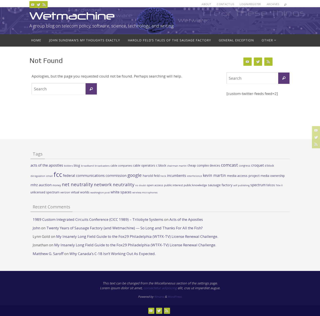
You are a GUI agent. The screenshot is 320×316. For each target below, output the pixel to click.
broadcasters (102, 165)
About (206, 4)
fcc (58, 174)
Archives (273, 4)
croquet (257, 165)
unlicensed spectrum (44, 192)
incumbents (176, 175)
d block (269, 165)
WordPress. (174, 297)
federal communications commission (94, 175)
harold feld (151, 175)
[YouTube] (32, 4)
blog (77, 165)
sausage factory (220, 185)
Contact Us (225, 4)
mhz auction (41, 184)
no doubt (140, 185)
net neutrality (77, 184)
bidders (68, 165)
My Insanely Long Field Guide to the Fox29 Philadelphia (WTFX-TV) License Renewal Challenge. (137, 236)
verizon (65, 192)
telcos (270, 185)
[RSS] (44, 4)
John (36, 227)
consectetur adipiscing (160, 288)
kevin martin (214, 175)
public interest (173, 185)
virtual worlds (80, 192)
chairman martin (177, 165)
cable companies (121, 165)
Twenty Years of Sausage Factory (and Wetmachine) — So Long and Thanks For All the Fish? (124, 227)
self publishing (241, 185)
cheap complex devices (203, 165)
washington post (100, 192)
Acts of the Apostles (186, 219)
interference (194, 175)
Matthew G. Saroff (48, 253)
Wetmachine (72, 16)
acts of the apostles (46, 165)
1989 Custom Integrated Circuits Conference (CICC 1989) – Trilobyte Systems (98, 219)
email (49, 175)
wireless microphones (144, 192)
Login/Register (250, 4)
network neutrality (114, 184)
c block (161, 165)
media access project (243, 175)
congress (244, 165)
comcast (229, 165)
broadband (87, 165)
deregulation (37, 175)
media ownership (273, 176)
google (134, 175)
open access (155, 185)
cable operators (144, 165)
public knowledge (195, 185)
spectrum (258, 185)
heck (163, 175)
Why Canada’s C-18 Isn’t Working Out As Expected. (112, 253)
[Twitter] (38, 4)
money (56, 185)
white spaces (121, 192)
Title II (279, 185)
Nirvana (159, 297)
